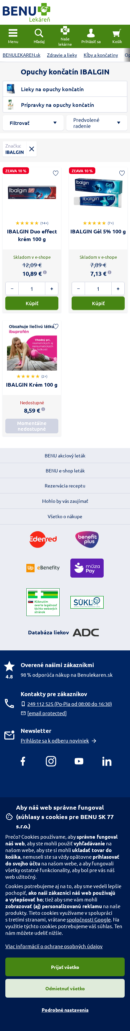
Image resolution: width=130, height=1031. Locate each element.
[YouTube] (79, 761)
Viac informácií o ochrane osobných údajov (54, 946)
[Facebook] (23, 761)
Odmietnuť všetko (65, 988)
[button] (91, 36)
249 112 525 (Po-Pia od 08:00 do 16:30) (69, 703)
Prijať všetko (65, 967)
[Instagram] (51, 761)
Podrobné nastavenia (65, 1010)
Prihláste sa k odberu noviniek (55, 740)
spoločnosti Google (89, 919)
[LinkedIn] (107, 761)
